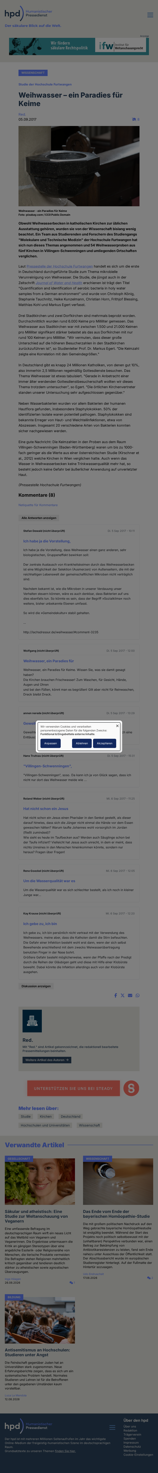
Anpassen (50, 743)
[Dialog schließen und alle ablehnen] (117, 724)
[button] (150, 17)
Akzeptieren (104, 743)
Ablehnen (82, 743)
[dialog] (79, 736)
